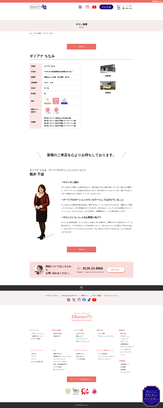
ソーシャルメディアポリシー (106, 356)
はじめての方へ (80, 333)
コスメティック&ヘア (126, 346)
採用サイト (85, 295)
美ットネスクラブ (58, 369)
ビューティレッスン (82, 339)
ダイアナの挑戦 (35, 339)
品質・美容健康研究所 (60, 364)
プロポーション (125, 336)
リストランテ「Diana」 (60, 361)
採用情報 (123, 369)
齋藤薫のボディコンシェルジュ (62, 356)
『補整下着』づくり (37, 336)
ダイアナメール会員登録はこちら (81, 379)
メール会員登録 (80, 359)
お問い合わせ (80, 356)
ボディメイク (124, 341)
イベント (33, 359)
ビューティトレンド (59, 359)
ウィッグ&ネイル (125, 349)
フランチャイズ (125, 372)
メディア (33, 356)
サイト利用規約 (102, 353)
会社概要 (123, 367)
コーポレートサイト (52, 295)
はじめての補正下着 (37, 361)
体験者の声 (56, 336)
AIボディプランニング (82, 341)
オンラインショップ (111, 295)
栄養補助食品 (124, 344)
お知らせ (33, 353)
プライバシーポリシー (104, 359)
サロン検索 (37, 33)
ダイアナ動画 (57, 367)
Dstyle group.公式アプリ (70, 295)
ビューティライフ (125, 352)
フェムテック (124, 339)
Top (31, 33)
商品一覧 (123, 333)
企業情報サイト (125, 364)
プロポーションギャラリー (106, 336)
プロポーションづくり (37, 333)
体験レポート (80, 336)
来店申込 (81, 46)
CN (130, 6)
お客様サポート (80, 353)
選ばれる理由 (57, 333)
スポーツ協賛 (96, 295)
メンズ (122, 354)
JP (127, 6)
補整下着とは (57, 353)
